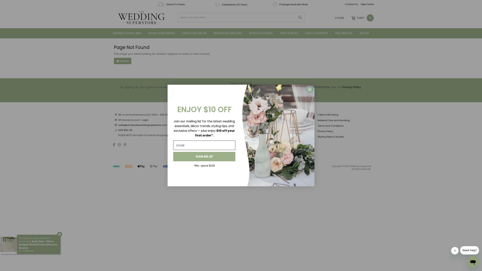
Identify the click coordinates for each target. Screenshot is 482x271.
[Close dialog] (309, 89)
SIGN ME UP (204, 156)
